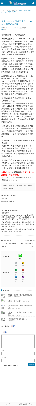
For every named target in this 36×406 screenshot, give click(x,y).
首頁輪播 (12, 10)
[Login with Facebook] (14, 326)
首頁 (2, 10)
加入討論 (6, 326)
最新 (8, 10)
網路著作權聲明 (8, 201)
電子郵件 (4, 357)
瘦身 (25, 186)
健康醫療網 (23, 28)
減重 (20, 186)
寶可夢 (11, 186)
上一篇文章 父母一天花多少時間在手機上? (8, 243)
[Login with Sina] (12, 326)
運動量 (11, 188)
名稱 (2, 350)
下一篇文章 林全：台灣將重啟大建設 (27, 243)
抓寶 (16, 186)
